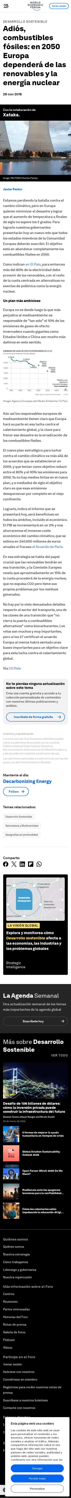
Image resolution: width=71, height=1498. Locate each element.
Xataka (11, 114)
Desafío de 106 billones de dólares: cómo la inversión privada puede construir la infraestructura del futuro (34, 1107)
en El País (33, 264)
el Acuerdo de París (47, 547)
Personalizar (37, 1488)
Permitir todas (37, 1478)
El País (15, 668)
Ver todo (59, 1055)
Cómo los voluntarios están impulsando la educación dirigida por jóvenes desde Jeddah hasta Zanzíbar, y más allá (43, 1214)
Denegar (37, 1468)
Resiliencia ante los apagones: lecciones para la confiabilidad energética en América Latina (41, 1193)
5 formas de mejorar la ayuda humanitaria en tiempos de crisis (43, 1134)
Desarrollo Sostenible (25, 21)
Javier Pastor (12, 189)
